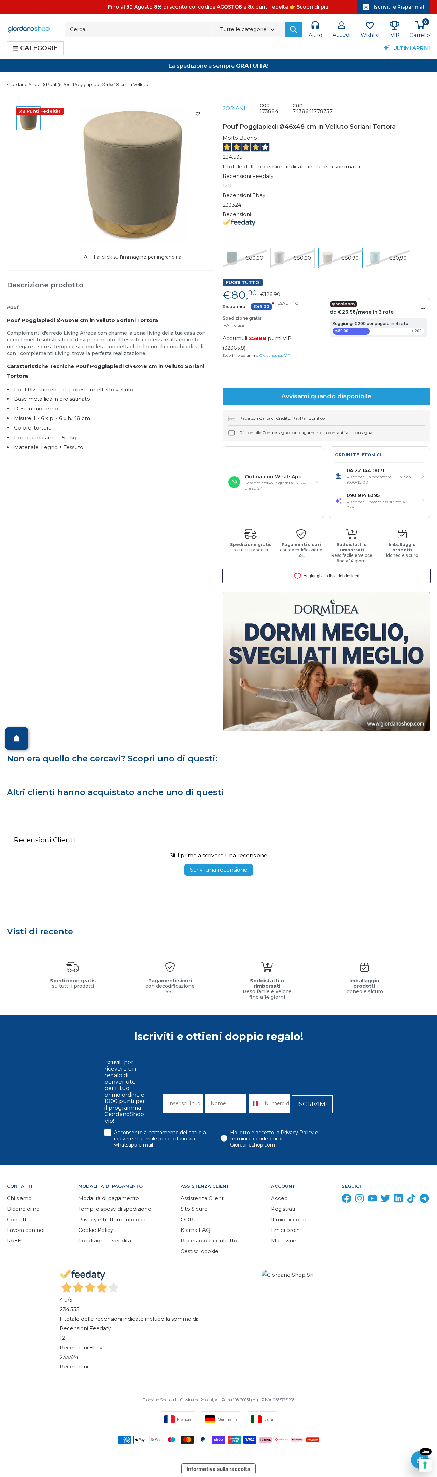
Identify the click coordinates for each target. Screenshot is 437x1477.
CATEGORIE (39, 48)
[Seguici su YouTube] (372, 1200)
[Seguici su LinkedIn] (398, 1200)
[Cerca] (293, 29)
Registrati (283, 1209)
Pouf (51, 84)
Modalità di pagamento (108, 1198)
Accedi (280, 1198)
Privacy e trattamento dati (111, 1219)
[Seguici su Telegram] (424, 1200)
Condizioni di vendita (104, 1240)
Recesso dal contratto (209, 1240)
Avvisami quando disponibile (326, 396)
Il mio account (289, 1219)
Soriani (234, 108)
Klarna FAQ (195, 1230)
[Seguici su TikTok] (411, 1200)
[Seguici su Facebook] (346, 1200)
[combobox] (255, 1103)
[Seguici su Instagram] (359, 1200)
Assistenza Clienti (203, 1198)
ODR (187, 1219)
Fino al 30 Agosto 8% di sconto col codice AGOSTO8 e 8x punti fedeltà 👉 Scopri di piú (218, 7)
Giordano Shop (24, 84)
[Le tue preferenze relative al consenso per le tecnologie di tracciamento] (425, 1465)
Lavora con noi (25, 1230)
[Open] (16, 738)
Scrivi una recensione (219, 870)
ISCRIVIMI (312, 1104)
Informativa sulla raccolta (218, 1469)
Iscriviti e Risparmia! (398, 7)
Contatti (17, 1219)
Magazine (283, 1240)
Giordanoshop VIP (274, 355)
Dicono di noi (24, 1209)
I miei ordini (286, 1230)
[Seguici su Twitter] (385, 1200)
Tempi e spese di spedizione (114, 1209)
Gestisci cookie (199, 1251)
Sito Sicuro (194, 1209)
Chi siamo (19, 1198)
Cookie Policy (95, 1230)
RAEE (14, 1240)
